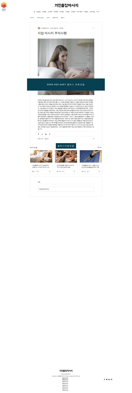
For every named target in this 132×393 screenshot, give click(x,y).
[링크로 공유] (49, 134)
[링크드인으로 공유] (46, 134)
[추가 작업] (93, 28)
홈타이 (62, 17)
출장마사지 (55, 17)
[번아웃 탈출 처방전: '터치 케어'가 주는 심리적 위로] (66, 156)
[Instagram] (111, 379)
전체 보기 (99, 147)
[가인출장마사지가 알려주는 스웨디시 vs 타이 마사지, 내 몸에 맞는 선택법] (41, 156)
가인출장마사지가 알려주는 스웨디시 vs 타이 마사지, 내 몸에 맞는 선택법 (41, 166)
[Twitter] (107, 379)
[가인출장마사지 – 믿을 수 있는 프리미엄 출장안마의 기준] (91, 156)
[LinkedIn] (109, 379)
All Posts (32, 17)
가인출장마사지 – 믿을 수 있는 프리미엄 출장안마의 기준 (90, 166)
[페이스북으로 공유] (38, 134)
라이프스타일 (40, 17)
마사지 (48, 17)
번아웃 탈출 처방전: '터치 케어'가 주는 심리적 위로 (65, 166)
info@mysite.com (66, 374)
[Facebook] (104, 379)
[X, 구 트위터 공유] (42, 134)
